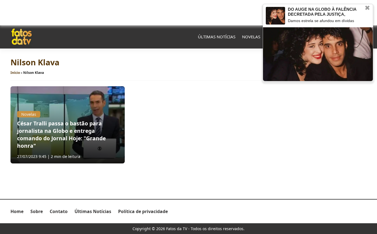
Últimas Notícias (216, 36)
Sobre (36, 211)
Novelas (251, 36)
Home (16, 211)
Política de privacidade (143, 211)
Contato (59, 211)
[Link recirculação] (275, 16)
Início (15, 72)
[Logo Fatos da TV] (21, 36)
